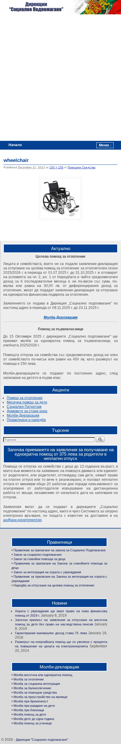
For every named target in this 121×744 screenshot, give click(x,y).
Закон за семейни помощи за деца (39, 559)
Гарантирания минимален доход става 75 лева (51, 633)
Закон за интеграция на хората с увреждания (47, 572)
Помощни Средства (81, 167)
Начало (15, 145)
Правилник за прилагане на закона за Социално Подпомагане (60, 550)
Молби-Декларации (23, 415)
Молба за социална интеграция (37, 683)
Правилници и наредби (26, 420)
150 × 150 (56, 167)
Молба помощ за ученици (33, 723)
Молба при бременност (31, 701)
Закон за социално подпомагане (38, 554)
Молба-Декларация (61, 317)
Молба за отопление (29, 679)
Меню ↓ (105, 145)
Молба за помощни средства (35, 692)
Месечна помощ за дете (27, 402)
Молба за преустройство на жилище (41, 697)
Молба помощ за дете (30, 714)
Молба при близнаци (29, 710)
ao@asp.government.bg (22, 520)
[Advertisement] (60, 77)
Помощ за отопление (25, 398)
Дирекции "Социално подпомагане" (42, 739)
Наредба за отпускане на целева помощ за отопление (54, 585)
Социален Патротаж (24, 407)
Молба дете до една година (34, 719)
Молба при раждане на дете (34, 705)
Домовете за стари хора (27, 411)
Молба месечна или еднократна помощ (43, 675)
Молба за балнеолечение (32, 688)
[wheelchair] (60, 198)
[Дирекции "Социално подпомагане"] (60, 7)
